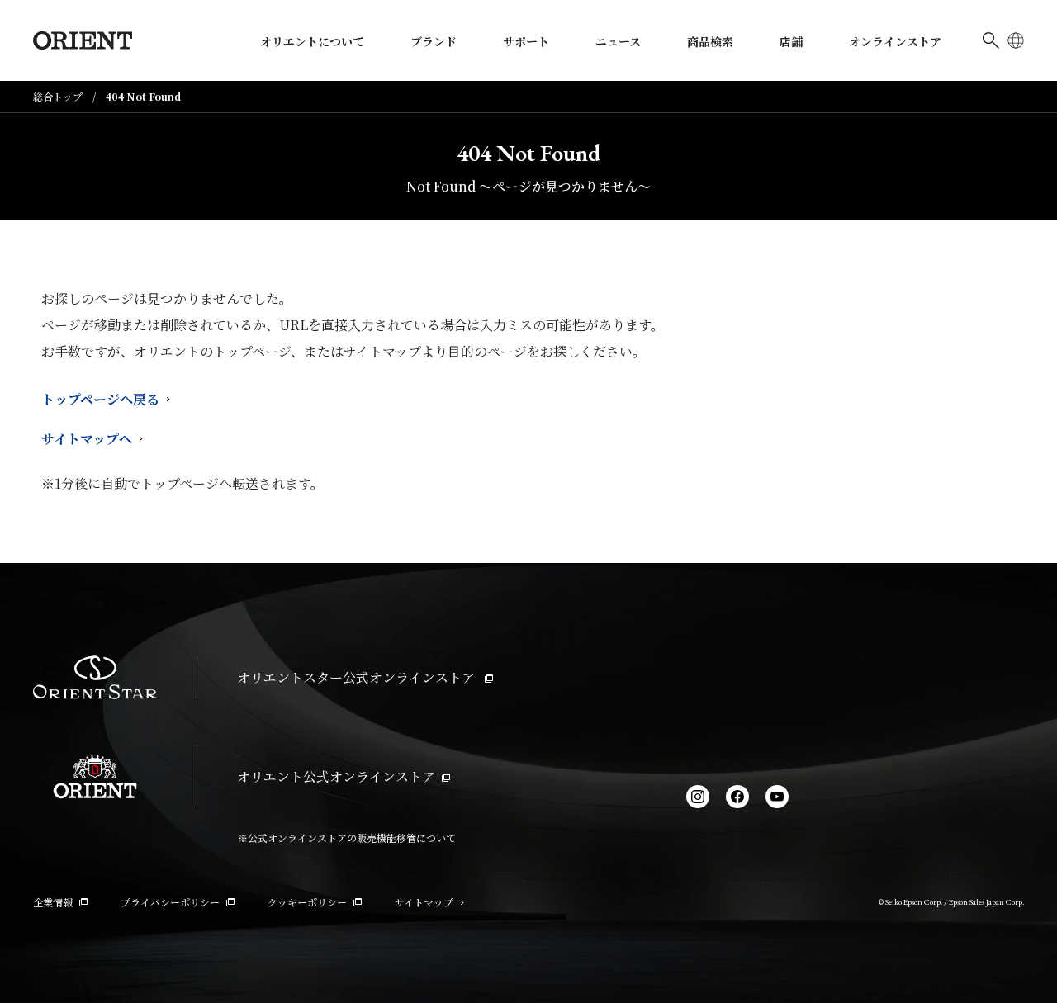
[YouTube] (777, 796)
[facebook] (737, 796)
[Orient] (82, 40)
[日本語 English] (1015, 40)
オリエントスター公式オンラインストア (357, 677)
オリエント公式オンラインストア (336, 776)
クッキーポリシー (307, 902)
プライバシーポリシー (170, 902)
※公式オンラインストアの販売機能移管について (347, 837)
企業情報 (53, 902)
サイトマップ (424, 902)
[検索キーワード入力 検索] (991, 40)
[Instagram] (697, 796)
